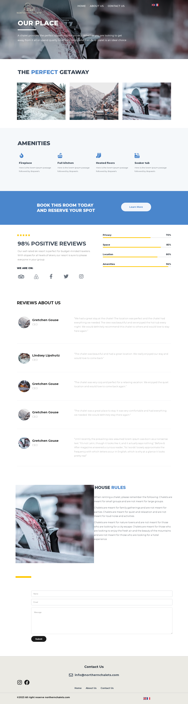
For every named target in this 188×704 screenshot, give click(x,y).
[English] (153, 4)
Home (81, 6)
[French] (157, 4)
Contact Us (116, 6)
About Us (97, 6)
